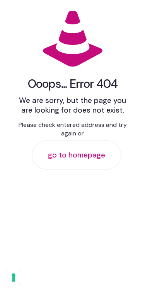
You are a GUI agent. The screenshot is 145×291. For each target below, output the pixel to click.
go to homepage (76, 155)
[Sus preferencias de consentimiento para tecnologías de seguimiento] (13, 277)
